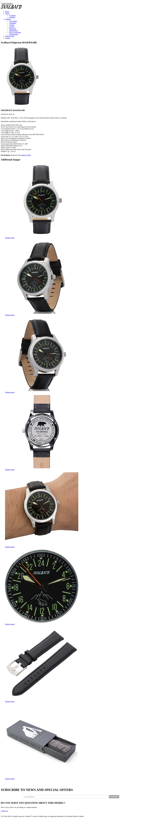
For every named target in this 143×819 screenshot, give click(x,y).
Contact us (4, 811)
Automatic (12, 23)
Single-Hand (13, 30)
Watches (8, 19)
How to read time (15, 32)
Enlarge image (10, 238)
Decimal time (13, 34)
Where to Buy (9, 36)
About (7, 13)
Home (7, 12)
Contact (7, 38)
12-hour (11, 25)
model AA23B (26, 155)
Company (12, 15)
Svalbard (12, 17)
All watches (13, 21)
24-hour (11, 27)
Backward (12, 29)
